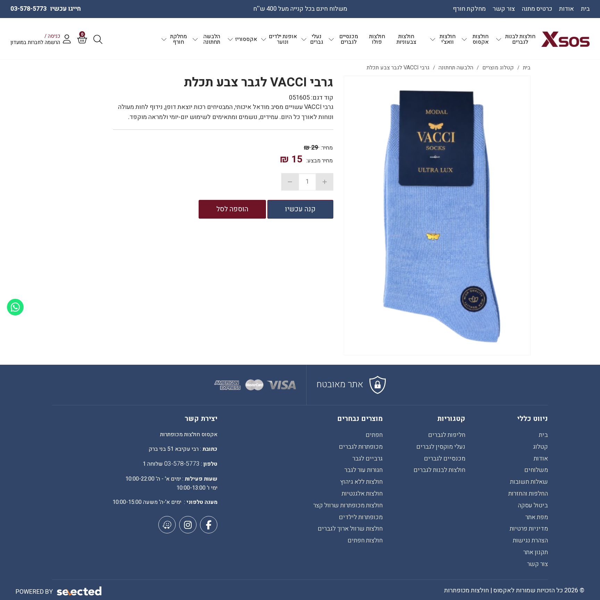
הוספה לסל (232, 209)
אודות (541, 458)
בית (543, 435)
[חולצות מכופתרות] (565, 39)
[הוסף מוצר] (324, 182)
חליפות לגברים (446, 435)
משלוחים (536, 470)
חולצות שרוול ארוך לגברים (350, 528)
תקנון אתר (535, 552)
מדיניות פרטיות (529, 528)
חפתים (374, 435)
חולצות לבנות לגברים (439, 470)
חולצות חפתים (365, 540)
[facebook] (208, 524)
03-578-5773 (28, 9)
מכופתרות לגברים (361, 446)
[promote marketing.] (80, 591)
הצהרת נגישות (530, 540)
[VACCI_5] (437, 215)
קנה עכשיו (300, 209)
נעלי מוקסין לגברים (440, 446)
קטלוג (540, 446)
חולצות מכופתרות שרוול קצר (348, 505)
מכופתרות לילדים (361, 517)
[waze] (167, 524)
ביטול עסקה (533, 505)
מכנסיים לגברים (444, 458)
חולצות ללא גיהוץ (361, 482)
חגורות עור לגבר (363, 470)
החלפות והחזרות (528, 493)
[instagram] (188, 524)
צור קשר (537, 564)
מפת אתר (536, 517)
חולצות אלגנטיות (362, 493)
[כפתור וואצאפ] (15, 307)
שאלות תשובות (529, 482)
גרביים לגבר (367, 458)
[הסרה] (290, 182)
